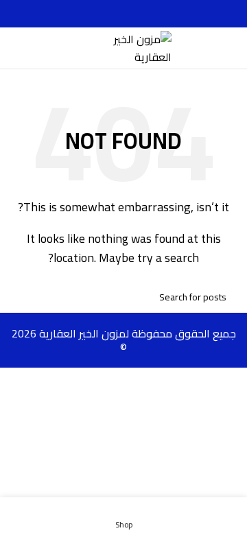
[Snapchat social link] (108, 14)
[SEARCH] (26, 297)
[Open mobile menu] (231, 48)
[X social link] (140, 14)
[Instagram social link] (124, 14)
